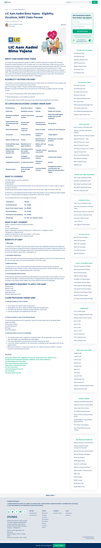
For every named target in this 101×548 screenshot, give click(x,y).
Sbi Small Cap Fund (79, 85)
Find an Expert (45, 521)
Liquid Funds (77, 356)
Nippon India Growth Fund (82, 114)
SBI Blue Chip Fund (79, 95)
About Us (44, 523)
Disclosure (68, 515)
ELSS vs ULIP (78, 331)
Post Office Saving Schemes (82, 411)
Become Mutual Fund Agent (82, 454)
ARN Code (77, 474)
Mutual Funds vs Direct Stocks (83, 318)
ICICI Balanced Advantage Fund (83, 111)
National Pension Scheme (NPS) (83, 405)
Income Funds (78, 376)
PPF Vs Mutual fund (80, 337)
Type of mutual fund (80, 152)
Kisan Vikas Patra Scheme (81, 408)
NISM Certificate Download (82, 467)
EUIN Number (78, 477)
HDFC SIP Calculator (80, 244)
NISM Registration (79, 461)
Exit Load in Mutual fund (81, 218)
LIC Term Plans (10, 371)
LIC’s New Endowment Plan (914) (15, 361)
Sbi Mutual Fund (79, 69)
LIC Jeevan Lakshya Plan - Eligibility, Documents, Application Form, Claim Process (30, 358)
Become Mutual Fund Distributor (83, 443)
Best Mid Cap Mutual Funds (82, 181)
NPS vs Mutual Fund (80, 340)
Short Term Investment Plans (82, 203)
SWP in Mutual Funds (80, 161)
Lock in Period (78, 221)
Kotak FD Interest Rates (81, 295)
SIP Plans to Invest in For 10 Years (84, 149)
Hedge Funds (78, 353)
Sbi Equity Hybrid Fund (80, 92)
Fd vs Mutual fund (79, 334)
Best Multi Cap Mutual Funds (82, 187)
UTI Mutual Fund (79, 73)
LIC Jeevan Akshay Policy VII (14, 369)
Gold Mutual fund (79, 379)
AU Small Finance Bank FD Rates (83, 298)
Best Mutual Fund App (80, 158)
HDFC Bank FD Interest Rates (82, 286)
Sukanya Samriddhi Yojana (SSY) (83, 401)
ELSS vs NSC (77, 327)
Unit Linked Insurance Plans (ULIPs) (16, 363)
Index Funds (77, 360)
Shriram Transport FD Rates (82, 266)
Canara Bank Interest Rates (82, 282)
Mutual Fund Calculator (81, 237)
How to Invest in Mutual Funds (83, 127)
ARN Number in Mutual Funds (83, 470)
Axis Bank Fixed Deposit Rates (83, 292)
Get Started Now (82, 31)
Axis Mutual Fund (79, 53)
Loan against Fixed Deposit (82, 224)
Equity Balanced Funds (80, 389)
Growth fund (77, 366)
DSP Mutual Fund (79, 56)
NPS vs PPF (77, 324)
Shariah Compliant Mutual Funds (84, 385)
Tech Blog (44, 515)
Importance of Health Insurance (15, 365)
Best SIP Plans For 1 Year (81, 139)
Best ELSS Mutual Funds (81, 190)
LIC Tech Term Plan (11, 367)
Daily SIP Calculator (80, 240)
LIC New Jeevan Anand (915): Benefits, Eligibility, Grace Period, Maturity (27, 359)
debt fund (77, 369)
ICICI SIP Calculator (80, 250)
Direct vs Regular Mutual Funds (83, 314)
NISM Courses (78, 480)
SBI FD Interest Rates (80, 273)
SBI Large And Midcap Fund (82, 98)
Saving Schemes (33, 515)
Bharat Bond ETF (79, 382)
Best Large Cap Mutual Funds (82, 177)
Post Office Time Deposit (81, 425)
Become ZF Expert (58, 513)
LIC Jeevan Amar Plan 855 (13, 373)
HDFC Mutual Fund (79, 63)
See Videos (44, 517)
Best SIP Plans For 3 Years (81, 142)
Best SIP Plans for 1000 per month (84, 136)
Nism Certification (79, 457)
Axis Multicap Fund (79, 89)
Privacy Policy (69, 513)
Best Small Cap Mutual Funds (82, 184)
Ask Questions (45, 519)
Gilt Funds (77, 373)
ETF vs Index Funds (79, 311)
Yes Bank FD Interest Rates (82, 279)
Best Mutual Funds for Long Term (84, 211)
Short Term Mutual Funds (81, 155)
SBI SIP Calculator (79, 253)
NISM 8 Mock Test (79, 487)
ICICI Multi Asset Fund (80, 108)
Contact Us (44, 525)
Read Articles (45, 513)
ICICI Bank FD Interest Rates (82, 289)
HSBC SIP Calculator (80, 247)
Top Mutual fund (33, 513)
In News (44, 527)
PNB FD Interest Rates (80, 276)
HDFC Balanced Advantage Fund (83, 105)
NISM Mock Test (79, 483)
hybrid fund (77, 363)
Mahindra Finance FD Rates (82, 269)
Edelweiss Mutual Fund (81, 60)
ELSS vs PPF (77, 321)
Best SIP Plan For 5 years (81, 145)
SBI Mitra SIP (78, 165)
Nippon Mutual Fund (80, 66)
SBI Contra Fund (78, 101)
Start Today (59, 545)
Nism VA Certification (80, 464)
